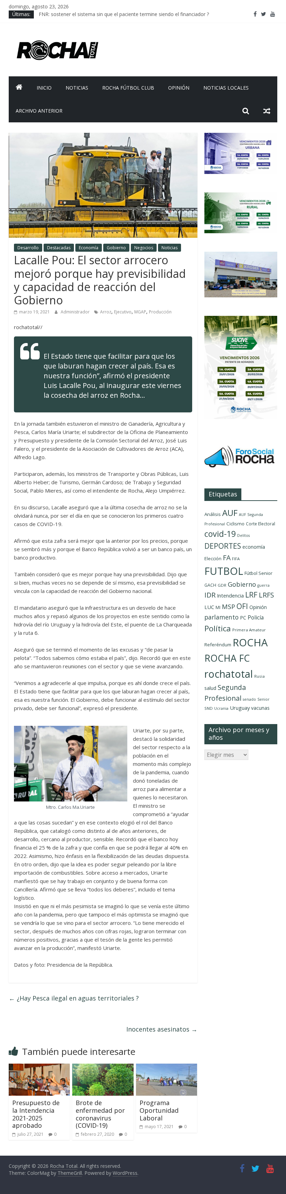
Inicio (44, 87)
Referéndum (217, 644)
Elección (212, 558)
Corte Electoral (260, 524)
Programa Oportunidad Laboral (159, 1110)
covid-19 (220, 533)
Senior (263, 699)
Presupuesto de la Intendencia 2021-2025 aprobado (36, 1114)
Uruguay (240, 707)
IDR (210, 595)
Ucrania (221, 708)
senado (249, 699)
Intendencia (230, 595)
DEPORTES (222, 546)
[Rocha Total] (19, 87)
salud (210, 688)
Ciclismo (235, 523)
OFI (242, 606)
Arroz (105, 312)
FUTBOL (223, 571)
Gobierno (116, 248)
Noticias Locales (226, 87)
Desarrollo (28, 248)
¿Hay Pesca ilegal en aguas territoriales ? (74, 998)
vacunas (260, 708)
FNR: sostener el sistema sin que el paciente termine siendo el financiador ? (124, 14)
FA (227, 557)
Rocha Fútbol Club (128, 87)
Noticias (77, 87)
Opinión (178, 87)
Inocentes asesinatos (161, 1029)
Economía (88, 248)
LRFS (266, 595)
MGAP (140, 312)
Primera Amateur (249, 629)
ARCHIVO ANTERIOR (39, 110)
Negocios (143, 248)
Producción (160, 312)
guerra (263, 585)
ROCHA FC (227, 658)
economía (253, 546)
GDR (222, 585)
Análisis (212, 514)
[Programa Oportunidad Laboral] (166, 1068)
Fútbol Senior (258, 573)
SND (208, 708)
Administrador (76, 312)
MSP (228, 606)
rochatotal (228, 673)
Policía (256, 617)
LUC (209, 606)
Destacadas (58, 248)
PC (243, 617)
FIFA (236, 558)
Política (217, 628)
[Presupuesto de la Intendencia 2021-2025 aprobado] (39, 1068)
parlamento (221, 617)
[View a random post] (266, 110)
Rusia (259, 676)
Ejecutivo (122, 312)
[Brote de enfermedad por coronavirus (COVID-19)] (103, 1068)
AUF (230, 512)
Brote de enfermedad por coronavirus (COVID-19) (100, 1114)
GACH (210, 585)
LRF (251, 595)
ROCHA (250, 642)
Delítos (243, 535)
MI (218, 607)
